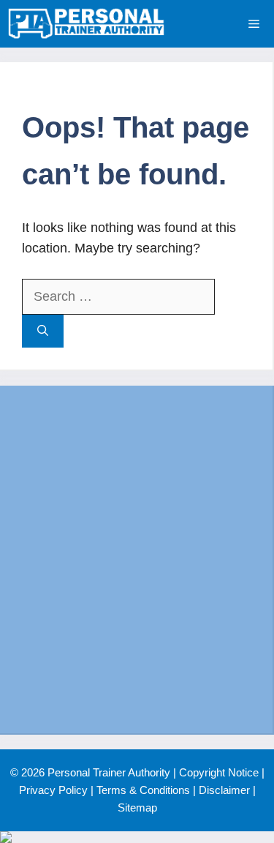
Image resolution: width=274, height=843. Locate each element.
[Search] (43, 331)
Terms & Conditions (143, 790)
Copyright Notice (219, 772)
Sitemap (137, 807)
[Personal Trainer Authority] (86, 24)
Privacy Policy (53, 790)
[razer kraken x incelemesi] (137, 837)
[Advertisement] (137, 559)
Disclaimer (224, 790)
